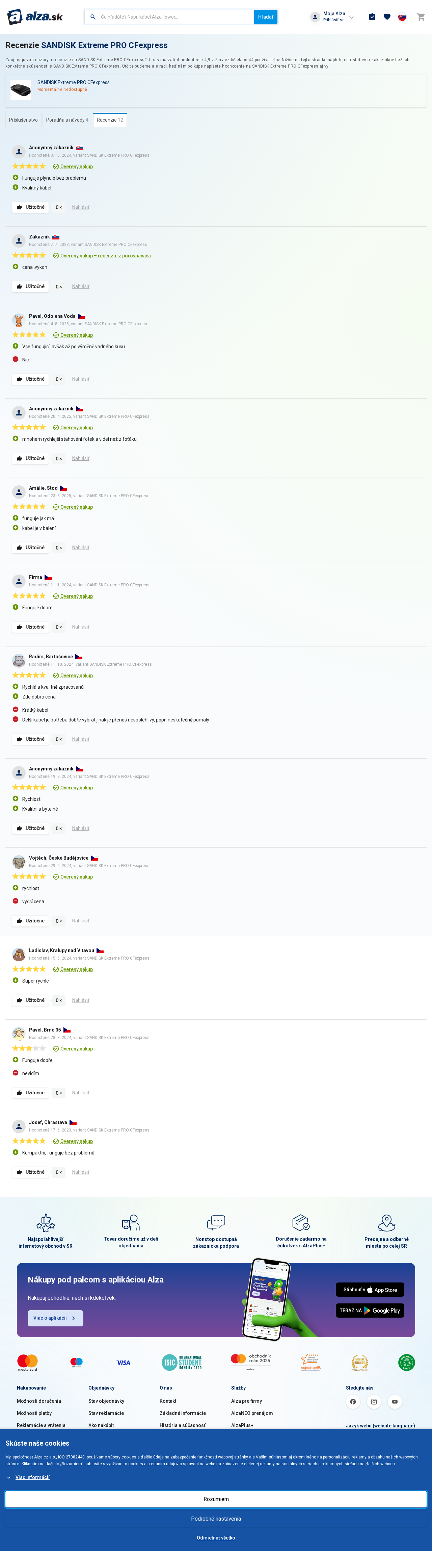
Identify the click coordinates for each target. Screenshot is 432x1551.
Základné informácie (183, 1413)
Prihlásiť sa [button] (334, 19)
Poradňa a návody (67, 120)
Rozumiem (216, 1499)
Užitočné (35, 207)
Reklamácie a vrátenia (41, 1425)
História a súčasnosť (183, 1425)
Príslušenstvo (23, 120)
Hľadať (265, 17)
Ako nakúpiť (101, 1425)
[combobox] (169, 17)
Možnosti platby (34, 1413)
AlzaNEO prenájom (252, 1413)
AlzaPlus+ (242, 1425)
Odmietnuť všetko (216, 1538)
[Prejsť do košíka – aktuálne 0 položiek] (421, 17)
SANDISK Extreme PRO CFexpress (104, 45)
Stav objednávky (106, 1401)
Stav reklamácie (106, 1413)
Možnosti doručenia (39, 1401)
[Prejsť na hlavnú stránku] (35, 16)
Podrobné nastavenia (216, 1519)
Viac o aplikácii (50, 1318)
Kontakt (168, 1401)
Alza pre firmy (246, 1401)
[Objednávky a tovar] (372, 17)
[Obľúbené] (387, 17)
